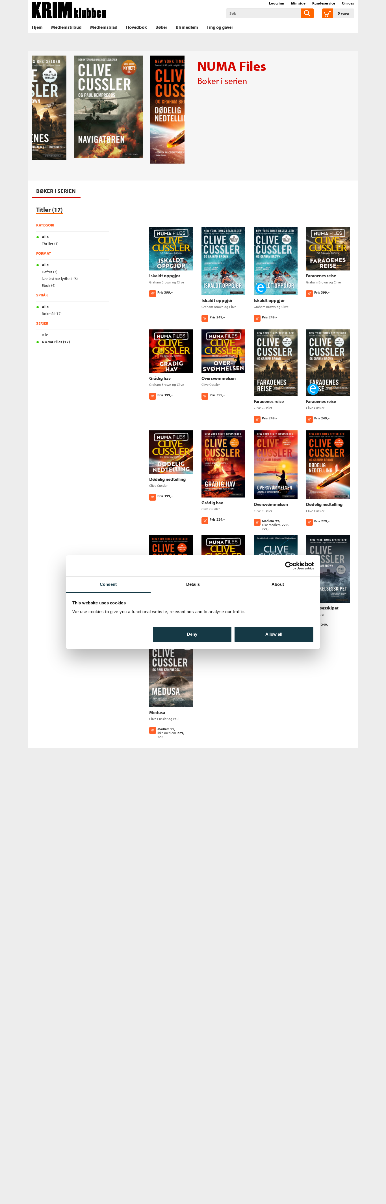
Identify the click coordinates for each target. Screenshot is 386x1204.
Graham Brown (160, 282)
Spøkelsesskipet (322, 608)
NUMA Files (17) (56, 341)
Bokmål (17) (52, 313)
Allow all (273, 633)
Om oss (348, 3)
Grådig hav (160, 378)
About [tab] (278, 584)
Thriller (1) (50, 243)
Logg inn (276, 3)
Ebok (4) (48, 285)
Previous (47, 65)
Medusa (157, 712)
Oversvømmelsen (218, 378)
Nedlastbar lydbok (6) (60, 278)
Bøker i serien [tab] (56, 190)
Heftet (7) (49, 271)
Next (180, 65)
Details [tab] (193, 584)
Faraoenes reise (321, 275)
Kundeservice (323, 3)
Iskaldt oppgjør (164, 275)
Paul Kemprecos (164, 721)
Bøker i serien (222, 80)
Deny (192, 633)
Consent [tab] (108, 584)
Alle (45, 236)
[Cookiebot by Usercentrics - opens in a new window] (289, 566)
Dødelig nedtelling (167, 479)
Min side (298, 3)
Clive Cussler (210, 384)
